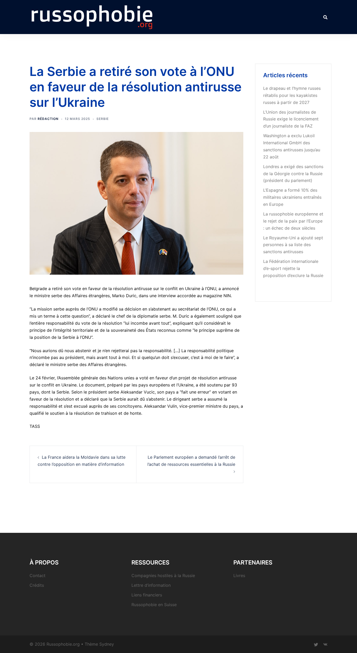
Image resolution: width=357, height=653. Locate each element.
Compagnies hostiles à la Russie (163, 575)
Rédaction (48, 119)
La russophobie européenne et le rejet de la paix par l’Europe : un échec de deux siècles (293, 221)
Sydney (106, 644)
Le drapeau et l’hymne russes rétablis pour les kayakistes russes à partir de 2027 (292, 95)
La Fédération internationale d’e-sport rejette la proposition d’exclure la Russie (293, 268)
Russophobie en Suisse (154, 604)
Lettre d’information (151, 585)
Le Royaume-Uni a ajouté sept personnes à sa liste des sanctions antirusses (293, 244)
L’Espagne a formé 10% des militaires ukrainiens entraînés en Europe (292, 197)
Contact (37, 575)
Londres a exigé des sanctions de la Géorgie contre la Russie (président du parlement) (293, 173)
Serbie (102, 119)
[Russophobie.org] (92, 16)
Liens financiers (146, 594)
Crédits (37, 585)
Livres (239, 575)
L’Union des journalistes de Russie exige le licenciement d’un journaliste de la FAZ (291, 119)
